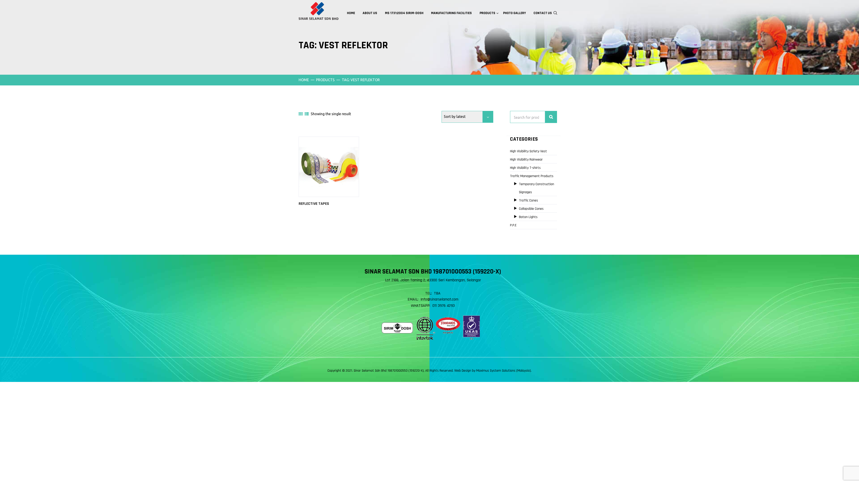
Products (325, 80)
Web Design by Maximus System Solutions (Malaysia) (492, 370)
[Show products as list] (307, 114)
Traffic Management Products (531, 176)
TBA (437, 293)
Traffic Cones (528, 200)
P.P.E (513, 225)
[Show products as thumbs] (301, 114)
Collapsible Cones (531, 208)
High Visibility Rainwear (526, 159)
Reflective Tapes (314, 203)
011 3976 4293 (443, 305)
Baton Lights (528, 217)
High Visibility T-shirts (525, 167)
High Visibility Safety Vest (528, 151)
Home (304, 80)
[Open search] (555, 12)
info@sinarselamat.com (439, 299)
